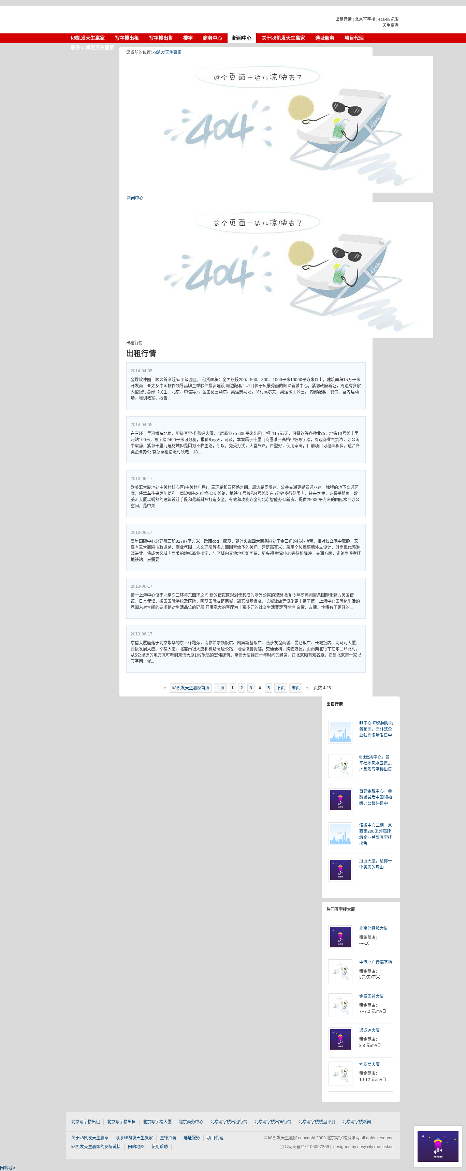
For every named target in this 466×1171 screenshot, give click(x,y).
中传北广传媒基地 (375, 962)
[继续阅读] (344, 733)
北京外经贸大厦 (373, 928)
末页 (296, 688)
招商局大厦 (369, 1064)
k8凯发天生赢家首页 (190, 688)
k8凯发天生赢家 (124, 19)
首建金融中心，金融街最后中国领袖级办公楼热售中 (375, 797)
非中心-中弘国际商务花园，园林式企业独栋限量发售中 (376, 729)
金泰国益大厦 (371, 996)
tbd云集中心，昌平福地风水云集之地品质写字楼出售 (375, 763)
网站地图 (8, 1168)
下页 (281, 688)
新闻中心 (135, 198)
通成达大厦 (369, 1030)
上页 (220, 688)
